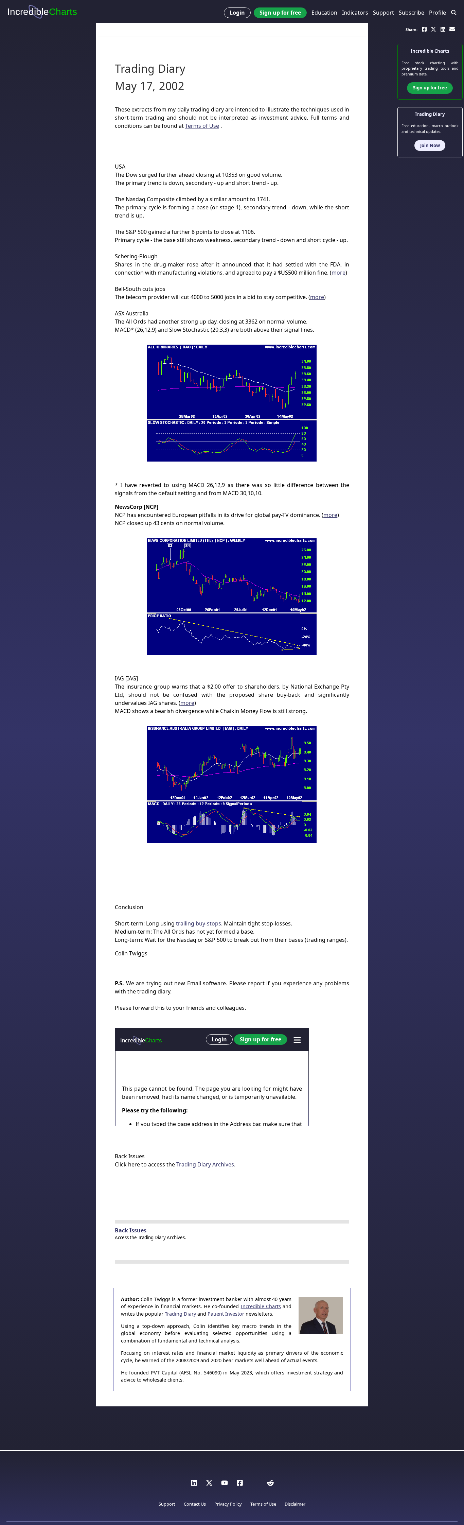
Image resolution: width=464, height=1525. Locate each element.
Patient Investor (226, 1314)
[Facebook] (239, 1484)
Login (237, 12)
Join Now (430, 145)
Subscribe (411, 12)
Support (383, 12)
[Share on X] (433, 28)
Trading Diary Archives (205, 1164)
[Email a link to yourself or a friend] (452, 28)
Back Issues (130, 1230)
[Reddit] (270, 1484)
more (338, 272)
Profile (437, 12)
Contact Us (195, 1504)
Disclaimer (295, 1504)
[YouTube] (224, 1484)
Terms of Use (202, 125)
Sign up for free (280, 12)
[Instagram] (255, 1484)
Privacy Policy (228, 1504)
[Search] (454, 12)
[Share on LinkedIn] (443, 28)
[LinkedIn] (194, 1484)
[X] (209, 1484)
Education (324, 12)
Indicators (355, 12)
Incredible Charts (261, 1306)
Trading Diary (180, 1314)
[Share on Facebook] (424, 28)
